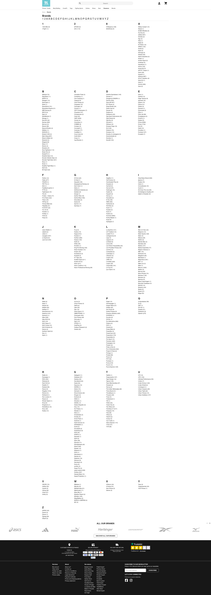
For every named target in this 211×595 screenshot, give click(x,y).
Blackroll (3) (45, 140)
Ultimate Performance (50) (145, 379)
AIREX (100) (142, 47)
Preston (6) (109, 345)
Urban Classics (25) (144, 389)
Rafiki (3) (44, 375)
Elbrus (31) (141, 104)
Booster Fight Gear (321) (49, 160)
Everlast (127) (142, 132)
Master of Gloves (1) (144, 250)
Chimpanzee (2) (79, 114)
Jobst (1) (44, 234)
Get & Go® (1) (78, 186)
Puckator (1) (109, 361)
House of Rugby (89, 585)
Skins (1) (76, 413)
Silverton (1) (77, 401)
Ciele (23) (77, 116)
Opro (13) (77, 321)
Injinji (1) (140, 184)
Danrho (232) (110, 100)
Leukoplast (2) (110, 252)
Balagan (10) (46, 100)
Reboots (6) (45, 381)
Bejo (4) (44, 114)
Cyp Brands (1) (78, 140)
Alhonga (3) (141, 52)
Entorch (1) (141, 118)
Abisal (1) (141, 29)
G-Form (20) (77, 178)
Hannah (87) (109, 188)
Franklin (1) (45, 212)
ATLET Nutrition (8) (143, 78)
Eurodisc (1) (141, 130)
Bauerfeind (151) (47, 106)
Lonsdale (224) (110, 261)
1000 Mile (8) (46, 27)
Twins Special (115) (112, 423)
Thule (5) (108, 397)
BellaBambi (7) (46, 116)
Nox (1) (44, 333)
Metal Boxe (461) (143, 259)
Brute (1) (44, 164)
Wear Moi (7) (78, 492)
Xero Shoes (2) (110, 488)
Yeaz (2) (140, 484)
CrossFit (65, 8)
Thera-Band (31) (111, 391)
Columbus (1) (78, 122)
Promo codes (56, 575)
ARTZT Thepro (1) (143, 70)
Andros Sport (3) (143, 60)
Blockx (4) (45, 146)
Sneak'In (99, 577)
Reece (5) (45, 389)
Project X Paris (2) (111, 351)
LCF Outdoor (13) (111, 232)
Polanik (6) (109, 327)
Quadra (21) (141, 309)
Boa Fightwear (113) (48, 150)
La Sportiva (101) (111, 230)
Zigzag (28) (45, 516)
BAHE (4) (45, 98)
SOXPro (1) (77, 434)
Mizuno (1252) (142, 267)
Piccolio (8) (109, 317)
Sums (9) (76, 464)
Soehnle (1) (77, 421)
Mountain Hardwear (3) (145, 283)
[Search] (80, 3)
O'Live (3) (77, 301)
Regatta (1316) (46, 391)
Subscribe (153, 570)
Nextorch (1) (45, 315)
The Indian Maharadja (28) (114, 389)
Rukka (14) (45, 411)
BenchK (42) (46, 120)
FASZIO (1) (45, 182)
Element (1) (141, 108)
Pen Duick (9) (110, 309)
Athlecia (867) (142, 76)
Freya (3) (44, 218)
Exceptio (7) (141, 134)
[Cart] (165, 3)
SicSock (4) (77, 397)
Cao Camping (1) (79, 98)
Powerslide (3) (110, 337)
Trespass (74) (110, 411)
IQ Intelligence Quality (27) (146, 192)
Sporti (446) (77, 446)
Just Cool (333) (46, 240)
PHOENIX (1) (110, 315)
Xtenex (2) (109, 490)
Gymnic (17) (77, 204)
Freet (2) (44, 216)
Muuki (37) (141, 291)
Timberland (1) (110, 399)
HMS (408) (109, 202)
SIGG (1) (76, 399)
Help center (55, 569)
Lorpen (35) (109, 263)
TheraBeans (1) (110, 393)
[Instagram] (131, 580)
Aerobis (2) (141, 37)
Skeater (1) (77, 411)
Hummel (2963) (110, 216)
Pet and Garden (101, 571)
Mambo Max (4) (142, 242)
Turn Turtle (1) (110, 421)
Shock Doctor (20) (79, 393)
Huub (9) (108, 220)
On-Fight (87, 593)
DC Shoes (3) (110, 104)
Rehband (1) (46, 395)
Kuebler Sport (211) (80, 259)
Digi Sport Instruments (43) (114, 116)
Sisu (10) (76, 407)
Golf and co (87, 581)
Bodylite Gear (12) (47, 156)
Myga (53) (141, 293)
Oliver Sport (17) (79, 311)
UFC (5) (140, 375)
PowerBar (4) (110, 331)
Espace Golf (88, 575)
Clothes (88, 8)
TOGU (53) (109, 403)
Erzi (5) (140, 126)
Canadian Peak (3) (79, 94)
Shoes (94, 8)
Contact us (69, 550)
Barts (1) (44, 104)
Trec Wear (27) (110, 407)
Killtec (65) (77, 244)
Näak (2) (44, 301)
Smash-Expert (101, 575)
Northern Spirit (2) (47, 331)
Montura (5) (141, 279)
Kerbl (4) (76, 242)
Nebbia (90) (45, 307)
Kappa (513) (77, 234)
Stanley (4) (77, 456)
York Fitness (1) (142, 488)
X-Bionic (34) (110, 484)
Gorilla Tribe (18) (79, 196)
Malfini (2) (141, 240)
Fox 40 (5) (45, 210)
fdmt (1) (44, 186)
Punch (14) (109, 365)
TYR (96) (109, 427)
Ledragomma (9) (111, 236)
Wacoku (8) (77, 486)
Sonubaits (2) (78, 429)
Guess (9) (77, 202)
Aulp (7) (140, 82)
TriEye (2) (109, 415)
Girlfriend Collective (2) (81, 190)
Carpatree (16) (78, 104)
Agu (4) (140, 39)
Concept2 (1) (78, 128)
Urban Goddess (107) (144, 395)
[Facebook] (126, 580)
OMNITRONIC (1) (79, 313)
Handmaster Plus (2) (112, 182)
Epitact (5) (141, 120)
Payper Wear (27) (111, 305)
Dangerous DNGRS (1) (113, 98)
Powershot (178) (111, 335)
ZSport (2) (45, 518)
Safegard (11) (78, 375)
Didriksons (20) (110, 114)
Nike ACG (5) (46, 319)
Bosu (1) (44, 162)
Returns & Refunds (70, 573)
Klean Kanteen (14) (80, 250)
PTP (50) (108, 359)
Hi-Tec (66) (109, 200)
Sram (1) (76, 452)
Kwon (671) (77, 263)
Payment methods (70, 577)
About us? (68, 567)
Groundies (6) (78, 200)
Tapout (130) (109, 381)
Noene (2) (45, 329)
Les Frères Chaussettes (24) (114, 246)
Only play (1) (78, 319)
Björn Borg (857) (47, 136)
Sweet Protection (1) (80, 476)
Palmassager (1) (111, 303)
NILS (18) (45, 321)
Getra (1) (76, 188)
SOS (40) (77, 432)
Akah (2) (140, 51)
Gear (99, 8)
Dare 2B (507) (110, 102)
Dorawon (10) (110, 132)
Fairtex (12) (45, 178)
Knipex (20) (77, 252)
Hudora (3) (109, 214)
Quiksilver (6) (142, 311)
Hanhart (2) (109, 186)
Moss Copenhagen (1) (144, 281)
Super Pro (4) (78, 468)
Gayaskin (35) (78, 182)
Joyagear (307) (46, 236)
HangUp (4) (109, 184)
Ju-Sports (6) (46, 238)
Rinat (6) (44, 403)
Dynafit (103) (110, 140)
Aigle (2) (140, 43)
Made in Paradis (89, 589)
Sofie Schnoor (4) (79, 423)
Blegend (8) (45, 142)
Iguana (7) (141, 180)
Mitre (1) (140, 265)
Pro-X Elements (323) (112, 349)
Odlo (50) (77, 307)
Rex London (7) (46, 397)
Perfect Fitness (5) (111, 311)
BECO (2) (45, 112)
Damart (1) (109, 96)
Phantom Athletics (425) (113, 313)
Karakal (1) (77, 236)
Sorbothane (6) (78, 430)
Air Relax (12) (142, 45)
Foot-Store (87, 577)
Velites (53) (45, 486)
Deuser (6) (109, 110)
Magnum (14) (142, 232)
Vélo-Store (100, 589)
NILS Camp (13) (47, 325)
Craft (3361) (77, 136)
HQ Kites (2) (109, 206)
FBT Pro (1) (45, 184)
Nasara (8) (45, 305)
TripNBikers (100, 587)
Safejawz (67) (78, 377)
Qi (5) (139, 303)
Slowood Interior (101, 573)
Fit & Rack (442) (47, 198)
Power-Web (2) (110, 329)
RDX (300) (45, 379)
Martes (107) (141, 246)
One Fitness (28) (79, 317)
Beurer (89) (45, 126)
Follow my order (57, 571)
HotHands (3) (110, 204)
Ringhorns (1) (46, 405)
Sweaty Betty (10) (79, 474)
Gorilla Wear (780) (79, 198)
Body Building (56, 8)
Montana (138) (142, 275)
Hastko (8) (109, 192)
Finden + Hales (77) (48, 196)
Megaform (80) (142, 256)
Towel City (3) (110, 405)
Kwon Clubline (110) (80, 265)
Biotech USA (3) (47, 134)
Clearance (106, 8)
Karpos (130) (78, 240)
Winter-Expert (101, 591)
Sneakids (99, 579)
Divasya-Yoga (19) (111, 126)
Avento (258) (142, 84)
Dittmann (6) (109, 124)
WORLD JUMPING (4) (80, 500)
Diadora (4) (109, 112)
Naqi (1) (44, 303)
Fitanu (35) (45, 200)
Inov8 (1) (140, 188)
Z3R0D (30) (45, 510)
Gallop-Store (88, 579)
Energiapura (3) (142, 116)
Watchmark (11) (78, 490)
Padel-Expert (100, 567)
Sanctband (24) (78, 381)
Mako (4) (140, 236)
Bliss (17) (45, 144)
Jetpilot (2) (45, 232)
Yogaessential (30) (143, 486)
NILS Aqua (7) (46, 323)
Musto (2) (141, 289)
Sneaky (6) (77, 417)
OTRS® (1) (77, 323)
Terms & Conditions (70, 571)
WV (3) (76, 502)
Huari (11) (109, 208)
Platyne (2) (109, 323)
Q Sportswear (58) (143, 301)
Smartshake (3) (78, 415)
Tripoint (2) (109, 417)
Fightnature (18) (47, 192)
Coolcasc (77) (78, 130)
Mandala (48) (142, 244)
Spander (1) (77, 436)
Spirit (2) (76, 438)
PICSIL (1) (109, 319)
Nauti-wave (87, 591)
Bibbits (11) (45, 130)
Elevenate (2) (142, 110)
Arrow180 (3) (142, 68)
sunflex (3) (77, 466)
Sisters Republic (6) (80, 405)
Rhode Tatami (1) (47, 401)
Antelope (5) (141, 62)
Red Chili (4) (46, 383)
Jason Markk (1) (47, 230)
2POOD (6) (77, 27)
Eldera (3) (141, 106)
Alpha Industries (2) (144, 56)
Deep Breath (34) (111, 106)
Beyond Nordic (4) (47, 128)
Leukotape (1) (110, 254)
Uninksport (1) (142, 387)
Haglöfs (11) (109, 178)
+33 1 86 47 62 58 (69, 555)
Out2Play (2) (78, 325)
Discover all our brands (105, 536)
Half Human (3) (110, 180)
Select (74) (77, 389)
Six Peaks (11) (78, 409)
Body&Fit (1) (46, 154)
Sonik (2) (76, 427)
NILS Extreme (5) (47, 327)
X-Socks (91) (110, 486)
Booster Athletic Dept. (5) (49, 158)
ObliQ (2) (76, 305)
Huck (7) (108, 212)
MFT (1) (140, 261)
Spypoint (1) (77, 450)
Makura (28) (141, 238)
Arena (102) (141, 66)
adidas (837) (141, 35)
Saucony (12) (78, 385)
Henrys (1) (109, 196)
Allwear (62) (141, 54)
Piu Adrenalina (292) (112, 321)
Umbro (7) (141, 381)
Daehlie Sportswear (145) (113, 94)
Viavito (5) (45, 488)
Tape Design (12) (111, 379)
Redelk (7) (45, 385)
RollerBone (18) (47, 407)
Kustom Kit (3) (78, 261)
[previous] (207, 523)
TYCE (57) (109, 425)
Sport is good (100, 581)
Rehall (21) (45, 393)
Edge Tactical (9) (143, 98)
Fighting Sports (79, 8)
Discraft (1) (109, 122)
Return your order (117, 551)
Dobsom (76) (110, 130)
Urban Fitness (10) (143, 393)
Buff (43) (44, 168)
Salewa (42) (77, 379)
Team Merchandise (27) (113, 383)
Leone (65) (109, 244)
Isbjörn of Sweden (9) (144, 194)
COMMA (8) (77, 124)
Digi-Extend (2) (110, 118)
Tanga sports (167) (111, 377)
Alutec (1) (141, 58)
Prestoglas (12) (110, 343)
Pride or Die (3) (110, 347)
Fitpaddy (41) (46, 206)
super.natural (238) (79, 470)
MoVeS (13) (141, 285)
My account (55, 567)
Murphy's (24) (142, 287)
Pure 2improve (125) (112, 367)
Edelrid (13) (141, 96)
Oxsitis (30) (77, 329)
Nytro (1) (44, 335)
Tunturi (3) (109, 419)
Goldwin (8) (77, 192)
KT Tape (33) (78, 258)
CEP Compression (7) (80, 110)
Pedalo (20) (109, 307)
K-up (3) (76, 230)
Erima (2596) (142, 122)
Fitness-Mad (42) (47, 204)
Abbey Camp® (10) (143, 27)
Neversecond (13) (47, 311)
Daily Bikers (88, 569)
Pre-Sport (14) (110, 339)
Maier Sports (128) (143, 234)
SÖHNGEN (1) (78, 425)
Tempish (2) (109, 385)
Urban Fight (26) (143, 391)
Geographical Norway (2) (81, 184)
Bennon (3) (45, 124)
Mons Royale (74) (143, 273)
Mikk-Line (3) (142, 263)
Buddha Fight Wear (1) (48, 166)
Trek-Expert (100, 583)
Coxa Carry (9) (78, 134)
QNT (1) (140, 305)
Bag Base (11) (46, 96)
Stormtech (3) (78, 462)
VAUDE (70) (45, 484)
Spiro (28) (77, 440)
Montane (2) (141, 277)
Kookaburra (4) (78, 254)
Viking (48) (45, 490)
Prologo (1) (109, 353)
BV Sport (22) (46, 170)
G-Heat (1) (77, 180)
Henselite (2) (110, 198)
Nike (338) (45, 317)
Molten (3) (141, 269)
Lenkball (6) (109, 242)
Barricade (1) (46, 102)
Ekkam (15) (141, 102)
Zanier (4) (45, 512)
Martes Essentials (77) (144, 248)
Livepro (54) (109, 258)
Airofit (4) (140, 49)
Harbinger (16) (110, 190)
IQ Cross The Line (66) (144, 190)
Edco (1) (140, 94)
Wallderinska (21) (79, 488)
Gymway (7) (77, 206)
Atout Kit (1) (141, 80)
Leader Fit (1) (110, 234)
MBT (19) (141, 252)
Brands (113, 8)
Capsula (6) (77, 100)
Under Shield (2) (143, 385)
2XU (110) (77, 29)
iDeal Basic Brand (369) (145, 178)
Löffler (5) (109, 259)
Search (105, 3)
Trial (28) (108, 413)
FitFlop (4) (45, 202)
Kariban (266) (78, 238)
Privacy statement (70, 581)
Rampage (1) (46, 377)
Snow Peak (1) (78, 419)
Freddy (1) (45, 214)
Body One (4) (46, 152)
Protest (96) (109, 355)
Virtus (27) (45, 492)
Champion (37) (78, 112)
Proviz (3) (109, 357)
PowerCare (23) (110, 333)
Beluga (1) (45, 118)
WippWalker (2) (78, 498)
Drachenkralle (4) (111, 136)
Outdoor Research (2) (80, 327)
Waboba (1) (77, 484)
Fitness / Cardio (46, 8)
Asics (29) (141, 72)
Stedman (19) (78, 458)
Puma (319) (109, 363)
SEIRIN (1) (77, 387)
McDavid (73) (142, 254)
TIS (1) (108, 401)
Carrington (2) (78, 106)
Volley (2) (45, 494)
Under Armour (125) (144, 383)
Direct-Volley (88, 573)
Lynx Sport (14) (110, 269)
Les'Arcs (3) (109, 250)
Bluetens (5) (45, 148)
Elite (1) (140, 112)
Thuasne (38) (110, 395)
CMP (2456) (77, 118)
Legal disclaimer (70, 575)
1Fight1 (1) (45, 29)
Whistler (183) (78, 496)
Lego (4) (108, 238)
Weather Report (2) (79, 494)
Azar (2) (140, 86)
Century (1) (77, 108)
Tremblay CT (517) (111, 409)
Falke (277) (45, 180)
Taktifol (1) (109, 375)
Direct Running (88, 571)
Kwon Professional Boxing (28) (83, 267)
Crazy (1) (77, 138)
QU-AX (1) (141, 307)
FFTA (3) (44, 190)
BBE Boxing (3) (46, 110)
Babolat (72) (45, 94)
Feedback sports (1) (48, 188)
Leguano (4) (109, 240)
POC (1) (108, 325)
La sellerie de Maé (89, 587)
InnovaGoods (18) (143, 186)
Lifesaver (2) (109, 256)
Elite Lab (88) (142, 114)
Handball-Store (88, 583)
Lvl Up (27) (109, 267)
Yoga (71, 8)
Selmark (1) (77, 391)
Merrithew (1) (142, 258)
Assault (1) (141, 74)
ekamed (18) (141, 100)
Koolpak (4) (77, 256)
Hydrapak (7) (110, 222)
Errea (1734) (141, 124)
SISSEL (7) (77, 403)
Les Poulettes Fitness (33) (113, 248)
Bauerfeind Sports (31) (48, 108)
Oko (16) (76, 309)
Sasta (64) (77, 383)
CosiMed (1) (77, 132)
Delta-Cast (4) (110, 108)
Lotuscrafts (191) (111, 265)
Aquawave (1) (142, 64)
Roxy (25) (45, 409)
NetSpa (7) (45, 309)
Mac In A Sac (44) (143, 230)
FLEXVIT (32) (46, 208)
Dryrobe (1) (109, 138)
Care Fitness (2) (79, 102)
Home (43, 12)
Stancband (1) (78, 454)
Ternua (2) (109, 387)
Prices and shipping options (73, 579)
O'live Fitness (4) (79, 303)
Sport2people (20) (79, 444)
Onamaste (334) (79, 315)
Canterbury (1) (78, 96)
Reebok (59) (45, 387)
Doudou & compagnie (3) (113, 134)
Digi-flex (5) (109, 120)
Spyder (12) (77, 448)
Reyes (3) (45, 399)
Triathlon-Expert (101, 585)
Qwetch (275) (142, 313)
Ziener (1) (45, 514)
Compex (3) (77, 126)
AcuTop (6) (141, 33)
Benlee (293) (46, 122)
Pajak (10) (109, 301)
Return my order (57, 573)
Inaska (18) (141, 182)
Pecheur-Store (101, 569)
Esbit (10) (141, 128)
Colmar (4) (77, 120)
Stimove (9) (77, 460)
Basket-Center (88, 567)
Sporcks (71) (78, 442)
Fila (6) (44, 194)
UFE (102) (141, 377)
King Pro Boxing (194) (80, 248)
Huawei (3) (109, 210)
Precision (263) (110, 341)
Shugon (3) (77, 395)
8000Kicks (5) (110, 29)
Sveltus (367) (78, 472)
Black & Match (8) (47, 138)
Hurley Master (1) (111, 218)
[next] (210, 523)
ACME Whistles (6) (143, 31)
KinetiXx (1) (77, 246)
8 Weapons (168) (111, 27)
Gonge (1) (77, 194)
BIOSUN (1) (45, 132)
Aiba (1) (140, 41)
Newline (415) (46, 313)
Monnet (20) (141, 271)
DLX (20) (108, 128)
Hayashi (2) (109, 194)
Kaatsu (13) (77, 232)
